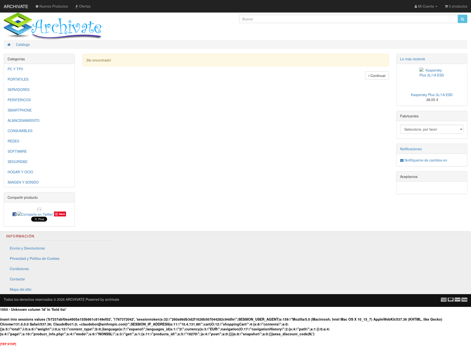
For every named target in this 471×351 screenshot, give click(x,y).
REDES (13, 140)
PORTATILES (18, 79)
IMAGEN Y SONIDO (23, 182)
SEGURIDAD (17, 161)
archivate (112, 299)
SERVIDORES (18, 89)
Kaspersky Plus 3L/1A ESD (432, 94)
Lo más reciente (412, 58)
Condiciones (19, 268)
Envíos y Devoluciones (27, 248)
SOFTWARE (17, 151)
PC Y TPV (15, 68)
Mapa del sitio (20, 289)
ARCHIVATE (16, 6)
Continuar (377, 75)
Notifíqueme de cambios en (425, 160)
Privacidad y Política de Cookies (34, 258)
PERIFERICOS (19, 99)
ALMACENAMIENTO (23, 120)
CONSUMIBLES (20, 130)
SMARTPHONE (20, 110)
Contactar (17, 278)
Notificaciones (411, 148)
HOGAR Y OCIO (20, 171)
